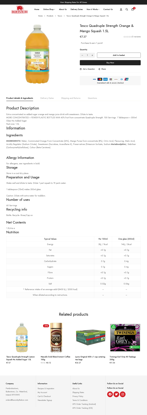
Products (50, 16)
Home (40, 16)
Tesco (60, 16)
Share (103, 69)
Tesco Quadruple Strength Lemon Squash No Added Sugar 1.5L (20, 358)
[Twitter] (116, 394)
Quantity (83, 49)
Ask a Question (89, 69)
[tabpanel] (73, 203)
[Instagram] (123, 394)
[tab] (19, 98)
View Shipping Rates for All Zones (73, 2)
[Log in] (121, 9)
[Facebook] (110, 394)
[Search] (127, 9)
